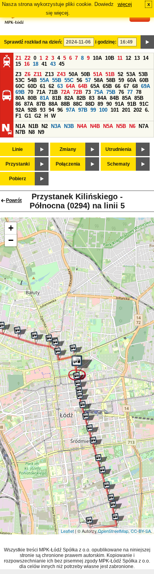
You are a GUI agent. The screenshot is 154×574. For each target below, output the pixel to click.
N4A (82, 126)
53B (143, 74)
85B (138, 98)
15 (18, 64)
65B (107, 86)
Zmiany (68, 149)
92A (19, 110)
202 (137, 110)
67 (126, 86)
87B (40, 104)
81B (56, 98)
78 (138, 92)
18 (35, 64)
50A (73, 74)
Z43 (61, 74)
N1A (20, 126)
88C (77, 104)
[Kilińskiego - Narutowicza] (82, 398)
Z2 (27, 58)
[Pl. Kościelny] (60, 353)
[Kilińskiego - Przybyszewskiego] (113, 500)
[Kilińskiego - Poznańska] (115, 507)
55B (56, 80)
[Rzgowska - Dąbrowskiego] (92, 523)
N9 (41, 132)
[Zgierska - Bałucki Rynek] (58, 344)
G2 (37, 116)
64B (82, 86)
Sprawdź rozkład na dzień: (33, 42)
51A (97, 74)
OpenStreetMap (113, 531)
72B (77, 92)
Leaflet (67, 531)
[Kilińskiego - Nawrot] (92, 430)
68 (135, 86)
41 (44, 64)
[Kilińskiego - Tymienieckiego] (105, 472)
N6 (132, 126)
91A (119, 104)
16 (27, 64)
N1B (33, 126)
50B (85, 74)
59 (121, 80)
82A (68, 98)
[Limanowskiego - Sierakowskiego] (20, 332)
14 (145, 58)
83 (91, 98)
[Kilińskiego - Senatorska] (109, 487)
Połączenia (68, 164)
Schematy (118, 164)
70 (30, 92)
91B (131, 104)
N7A (143, 126)
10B (109, 58)
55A (44, 80)
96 (60, 110)
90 (109, 104)
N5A (108, 126)
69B (19, 92)
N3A (56, 126)
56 (79, 80)
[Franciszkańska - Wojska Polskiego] (75, 350)
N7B (20, 132)
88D (89, 104)
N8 (31, 132)
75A (98, 92)
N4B (95, 126)
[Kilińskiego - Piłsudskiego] (96, 443)
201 (126, 110)
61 (42, 86)
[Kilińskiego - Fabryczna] (101, 460)
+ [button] (10, 228)
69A (145, 86)
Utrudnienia (118, 149)
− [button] (10, 240)
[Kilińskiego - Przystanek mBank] (85, 407)
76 (121, 92)
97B (82, 110)
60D (32, 86)
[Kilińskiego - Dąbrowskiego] (118, 519)
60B (143, 80)
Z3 (18, 74)
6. (147, 110)
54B (32, 80)
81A (44, 98)
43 (53, 64)
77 (130, 92)
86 (18, 104)
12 (128, 58)
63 (60, 86)
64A (70, 86)
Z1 (18, 58)
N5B (121, 126)
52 (120, 74)
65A (95, 86)
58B (110, 80)
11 (119, 58)
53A (130, 74)
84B (114, 98)
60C (19, 86)
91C (143, 104)
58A (98, 80)
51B (110, 74)
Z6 (27, 74)
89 (100, 104)
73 (88, 92)
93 (42, 110)
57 (88, 80)
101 (115, 110)
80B (32, 98)
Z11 (38, 74)
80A (19, 98)
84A (102, 98)
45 (61, 64)
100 (103, 110)
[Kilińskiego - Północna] (80, 368)
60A (131, 80)
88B (65, 104)
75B (110, 92)
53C (19, 80)
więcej (125, 4)
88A (53, 104)
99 (93, 110)
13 (137, 58)
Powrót (14, 200)
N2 (44, 126)
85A (126, 98)
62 (51, 86)
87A (28, 104)
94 (51, 110)
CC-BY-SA (141, 531)
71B (53, 92)
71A (40, 92)
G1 (27, 116)
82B (81, 98)
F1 (18, 116)
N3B (69, 126)
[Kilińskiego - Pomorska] (79, 378)
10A (97, 58)
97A (70, 110)
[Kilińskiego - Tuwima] (88, 418)
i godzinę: (105, 42)
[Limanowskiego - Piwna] (37, 338)
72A (65, 92)
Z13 (49, 74)
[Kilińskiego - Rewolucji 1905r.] (80, 385)
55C (68, 80)
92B (32, 110)
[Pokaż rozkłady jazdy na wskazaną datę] (147, 42)
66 (117, 86)
